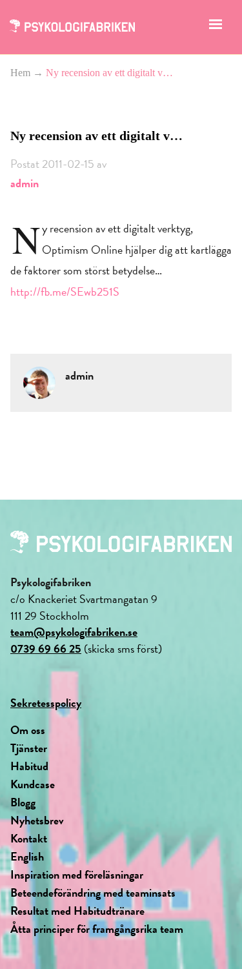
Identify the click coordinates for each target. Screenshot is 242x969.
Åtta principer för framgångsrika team (96, 928)
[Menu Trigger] (215, 27)
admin (24, 183)
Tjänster (28, 748)
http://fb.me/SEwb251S (64, 291)
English (27, 856)
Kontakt (28, 838)
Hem (20, 72)
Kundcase (32, 784)
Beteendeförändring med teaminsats (93, 892)
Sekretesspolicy (45, 702)
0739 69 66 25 (45, 648)
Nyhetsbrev (37, 820)
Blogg (22, 802)
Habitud (29, 766)
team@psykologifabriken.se (73, 631)
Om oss (27, 730)
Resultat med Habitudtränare (77, 910)
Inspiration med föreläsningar (76, 874)
